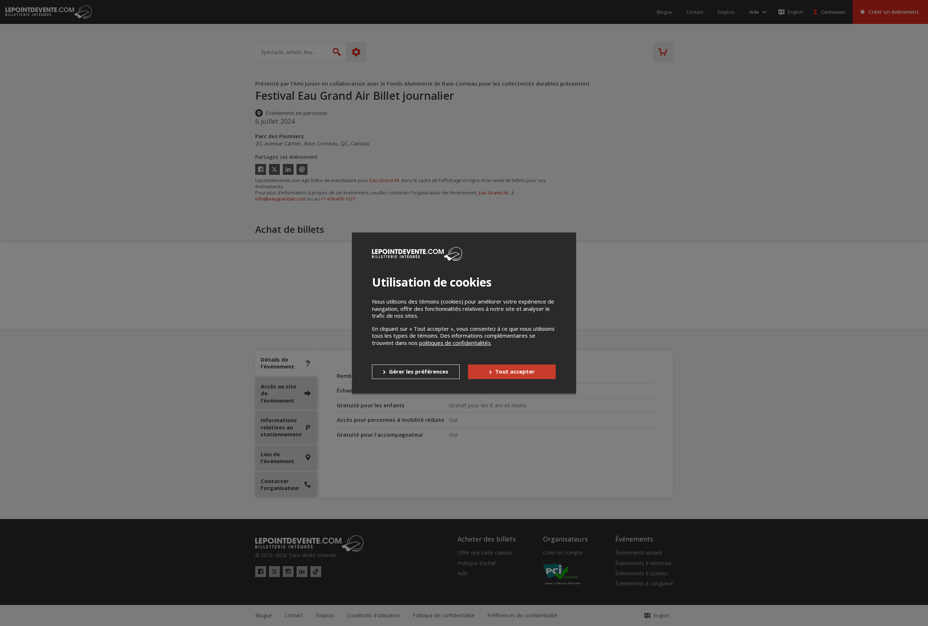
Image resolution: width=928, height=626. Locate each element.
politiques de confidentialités (455, 342)
